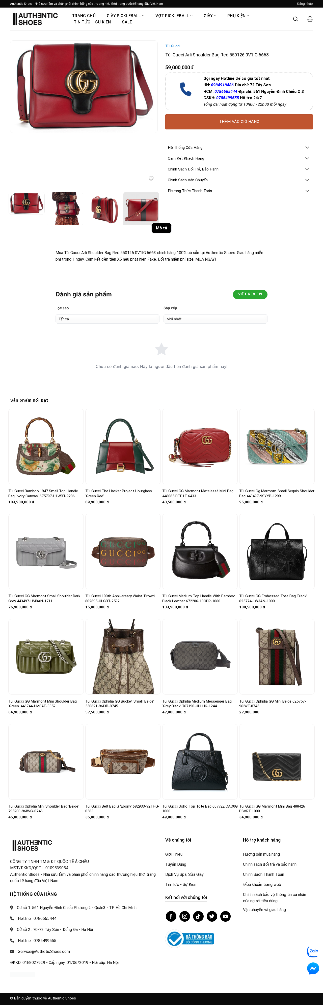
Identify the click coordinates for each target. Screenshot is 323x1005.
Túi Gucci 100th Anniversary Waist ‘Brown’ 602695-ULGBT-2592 (120, 598)
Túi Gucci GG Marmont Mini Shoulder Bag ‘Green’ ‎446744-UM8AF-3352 (42, 704)
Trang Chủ (84, 15)
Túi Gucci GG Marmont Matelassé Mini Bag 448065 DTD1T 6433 (197, 493)
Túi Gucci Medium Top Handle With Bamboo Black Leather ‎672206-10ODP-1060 (198, 598)
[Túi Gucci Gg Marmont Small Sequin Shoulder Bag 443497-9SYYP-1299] (277, 446)
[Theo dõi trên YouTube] (225, 916)
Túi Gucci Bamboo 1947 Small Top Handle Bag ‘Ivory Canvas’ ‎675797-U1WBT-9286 (43, 493)
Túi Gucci (172, 46)
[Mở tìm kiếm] (295, 19)
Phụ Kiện (236, 15)
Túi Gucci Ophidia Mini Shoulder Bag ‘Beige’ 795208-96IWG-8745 (43, 809)
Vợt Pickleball (172, 15)
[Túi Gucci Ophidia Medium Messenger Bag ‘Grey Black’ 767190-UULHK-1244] (200, 656)
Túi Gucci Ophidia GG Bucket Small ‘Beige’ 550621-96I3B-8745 (119, 704)
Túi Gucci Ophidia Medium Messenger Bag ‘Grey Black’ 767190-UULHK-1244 (197, 704)
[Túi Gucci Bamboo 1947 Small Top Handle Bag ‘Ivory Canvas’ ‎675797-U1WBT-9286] (46, 446)
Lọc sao (62, 308)
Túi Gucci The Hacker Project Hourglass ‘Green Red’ (118, 493)
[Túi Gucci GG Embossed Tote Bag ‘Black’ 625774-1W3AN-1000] (277, 551)
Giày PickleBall (124, 15)
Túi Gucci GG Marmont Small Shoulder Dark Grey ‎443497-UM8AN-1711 (44, 598)
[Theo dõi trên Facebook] (171, 916)
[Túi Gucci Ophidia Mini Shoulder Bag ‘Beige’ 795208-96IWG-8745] (46, 762)
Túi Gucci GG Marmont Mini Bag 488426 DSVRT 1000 (272, 809)
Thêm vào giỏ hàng (239, 121)
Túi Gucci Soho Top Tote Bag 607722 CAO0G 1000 (200, 809)
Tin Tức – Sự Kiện (92, 22)
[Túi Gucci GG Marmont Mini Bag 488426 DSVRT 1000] (277, 761)
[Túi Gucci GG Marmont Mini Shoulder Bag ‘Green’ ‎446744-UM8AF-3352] (46, 656)
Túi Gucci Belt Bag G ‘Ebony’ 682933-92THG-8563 (122, 809)
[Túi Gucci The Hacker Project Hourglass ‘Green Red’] (123, 446)
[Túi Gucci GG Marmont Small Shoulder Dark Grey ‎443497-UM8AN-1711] (46, 551)
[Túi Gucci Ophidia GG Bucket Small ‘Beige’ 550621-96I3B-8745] (123, 657)
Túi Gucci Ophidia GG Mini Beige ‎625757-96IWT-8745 (272, 704)
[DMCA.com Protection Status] (22, 974)
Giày (208, 15)
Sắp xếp (170, 308)
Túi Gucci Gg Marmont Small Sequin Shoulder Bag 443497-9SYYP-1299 (276, 493)
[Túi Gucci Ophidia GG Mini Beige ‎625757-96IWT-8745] (277, 656)
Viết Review (250, 294)
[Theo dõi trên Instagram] (184, 916)
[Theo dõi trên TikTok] (198, 916)
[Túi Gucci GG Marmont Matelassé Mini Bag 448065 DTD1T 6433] (200, 446)
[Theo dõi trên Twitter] (212, 916)
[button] (305, 4)
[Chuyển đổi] (307, 148)
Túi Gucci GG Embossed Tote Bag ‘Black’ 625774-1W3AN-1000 (273, 598)
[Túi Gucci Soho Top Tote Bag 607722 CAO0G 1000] (200, 761)
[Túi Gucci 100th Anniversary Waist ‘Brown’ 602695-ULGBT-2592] (123, 551)
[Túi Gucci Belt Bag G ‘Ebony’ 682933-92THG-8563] (123, 762)
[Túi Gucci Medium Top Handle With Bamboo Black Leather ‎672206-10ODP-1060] (200, 551)
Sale (127, 22)
